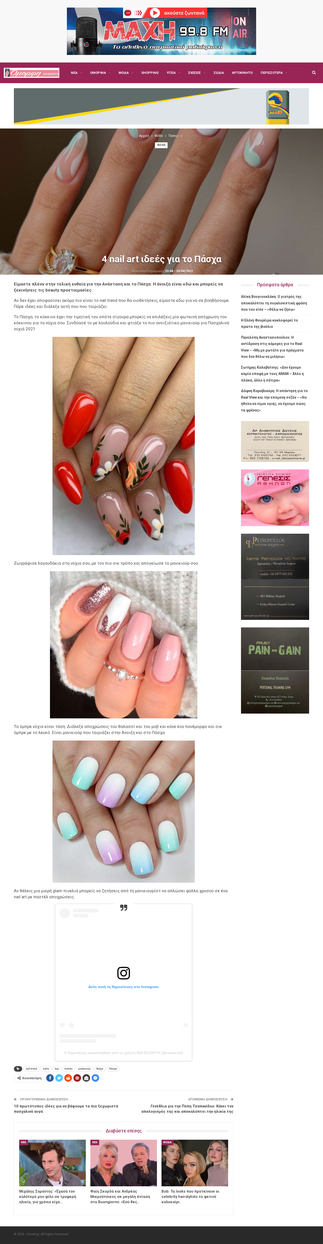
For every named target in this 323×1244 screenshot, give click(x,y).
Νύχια (99, 1068)
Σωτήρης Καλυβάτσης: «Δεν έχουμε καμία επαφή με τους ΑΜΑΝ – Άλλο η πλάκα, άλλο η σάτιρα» (272, 373)
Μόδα (124, 73)
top (57, 1068)
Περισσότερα (272, 73)
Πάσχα (113, 1068)
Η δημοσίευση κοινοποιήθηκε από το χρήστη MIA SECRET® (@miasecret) (123, 1053)
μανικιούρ (84, 1068)
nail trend (31, 1068)
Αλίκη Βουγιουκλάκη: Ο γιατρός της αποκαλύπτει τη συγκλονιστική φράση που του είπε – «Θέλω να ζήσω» (274, 303)
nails (46, 1068)
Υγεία (171, 73)
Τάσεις (161, 145)
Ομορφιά (98, 73)
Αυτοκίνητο (242, 73)
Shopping (150, 73)
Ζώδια (218, 73)
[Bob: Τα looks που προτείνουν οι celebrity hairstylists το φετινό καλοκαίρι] (195, 1163)
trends (68, 1068)
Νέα (74, 73)
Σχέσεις (194, 73)
